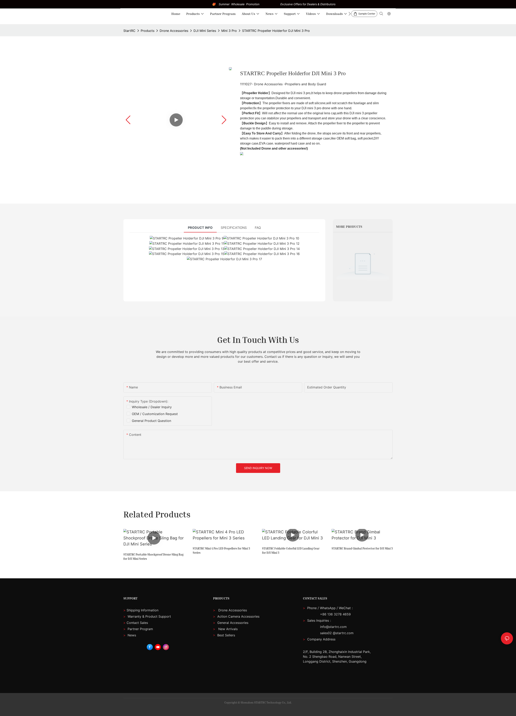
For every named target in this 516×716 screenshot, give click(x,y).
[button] (350, 14)
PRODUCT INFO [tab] (200, 228)
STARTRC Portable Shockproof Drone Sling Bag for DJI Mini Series (153, 556)
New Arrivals (228, 629)
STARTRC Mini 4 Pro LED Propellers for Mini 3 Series (221, 550)
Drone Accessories (174, 31)
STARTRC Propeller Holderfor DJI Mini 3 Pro (276, 31)
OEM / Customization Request (155, 414)
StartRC (129, 31)
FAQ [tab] (258, 228)
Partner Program (138, 629)
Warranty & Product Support (149, 616)
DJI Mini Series (205, 31)
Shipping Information (140, 610)
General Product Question (151, 421)
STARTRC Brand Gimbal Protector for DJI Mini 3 (362, 548)
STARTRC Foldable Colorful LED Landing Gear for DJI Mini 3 (290, 550)
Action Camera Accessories (237, 616)
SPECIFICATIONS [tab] (234, 228)
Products (147, 31)
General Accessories (232, 623)
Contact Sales (135, 623)
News (129, 635)
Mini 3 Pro (229, 31)
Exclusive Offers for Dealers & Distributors (307, 4)
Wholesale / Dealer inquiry (152, 407)
